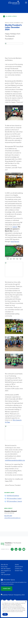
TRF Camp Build (5, 574)
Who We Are (4, 564)
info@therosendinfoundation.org (15, 460)
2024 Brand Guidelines (13, 495)
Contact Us (18, 568)
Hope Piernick (15, 241)
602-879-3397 (8, 515)
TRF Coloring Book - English (14, 498)
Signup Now (6, 588)
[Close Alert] (26, 602)
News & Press (19, 566)
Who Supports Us (6, 570)
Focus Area (4, 566)
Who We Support (5, 568)
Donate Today (19, 570)
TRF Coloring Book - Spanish (14, 501)
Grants (17, 564)
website (14, 226)
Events (3, 572)
